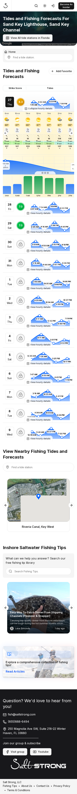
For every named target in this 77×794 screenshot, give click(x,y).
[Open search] (36, 5)
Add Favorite (64, 71)
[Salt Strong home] (7, 5)
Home (12, 51)
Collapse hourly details (40, 108)
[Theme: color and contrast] (44, 5)
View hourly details (40, 213)
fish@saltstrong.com (21, 714)
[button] (45, 172)
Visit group (17, 751)
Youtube (43, 751)
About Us (26, 785)
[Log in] (53, 5)
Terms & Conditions (18, 789)
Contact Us (42, 785)
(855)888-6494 (18, 721)
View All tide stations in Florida (30, 37)
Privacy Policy (62, 785)
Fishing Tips (10, 785)
